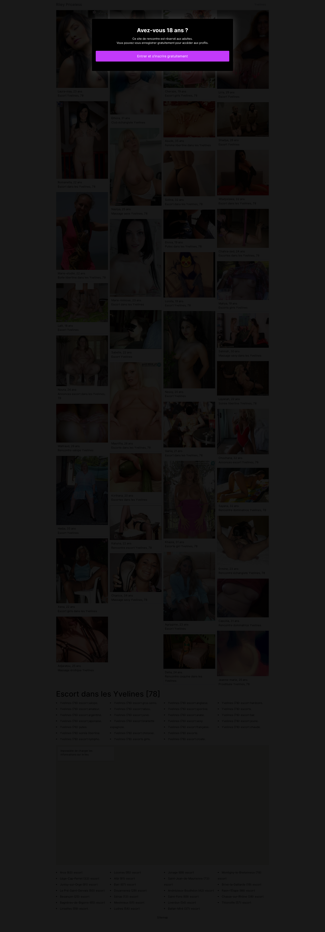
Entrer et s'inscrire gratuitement (162, 56)
